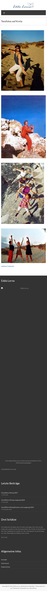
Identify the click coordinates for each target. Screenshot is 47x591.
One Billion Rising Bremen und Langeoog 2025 (17, 507)
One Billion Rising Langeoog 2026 (13, 500)
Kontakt (4, 560)
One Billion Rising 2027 (9, 493)
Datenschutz (5, 567)
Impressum (5, 563)
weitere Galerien (7, 266)
